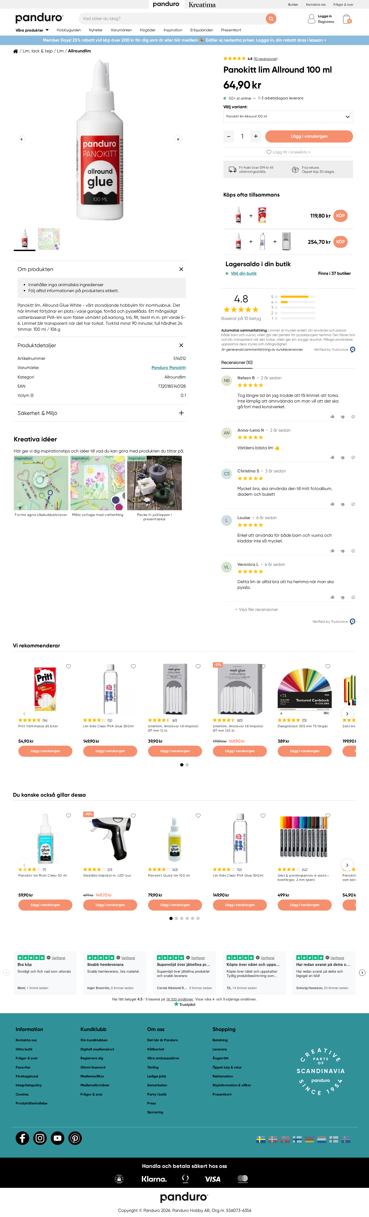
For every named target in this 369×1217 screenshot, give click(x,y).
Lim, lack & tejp (38, 51)
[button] (32, 30)
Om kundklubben (94, 1040)
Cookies (22, 1094)
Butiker (293, 4)
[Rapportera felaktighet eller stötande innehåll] (353, 416)
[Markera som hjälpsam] (333, 416)
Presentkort (222, 1094)
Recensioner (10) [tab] (237, 362)
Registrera (326, 22)
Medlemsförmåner (94, 1085)
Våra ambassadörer (163, 1058)
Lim (60, 51)
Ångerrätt (221, 1058)
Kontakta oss (316, 4)
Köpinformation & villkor (232, 1085)
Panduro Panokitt (169, 367)
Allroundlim (79, 51)
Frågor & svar (343, 4)
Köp (340, 215)
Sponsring (155, 1112)
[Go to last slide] (21, 139)
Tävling (153, 1067)
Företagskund (27, 1076)
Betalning (220, 1040)
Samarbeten (157, 1085)
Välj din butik (244, 273)
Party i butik (157, 1094)
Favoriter (23, 1067)
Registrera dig (91, 1058)
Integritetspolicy (29, 1085)
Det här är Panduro (162, 1040)
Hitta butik (24, 1049)
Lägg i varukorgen (309, 136)
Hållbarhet (155, 1049)
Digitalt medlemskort (97, 1049)
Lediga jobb (156, 1076)
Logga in (325, 16)
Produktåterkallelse (31, 1103)
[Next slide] (178, 139)
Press (151, 1103)
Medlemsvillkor (92, 1076)
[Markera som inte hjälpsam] (343, 416)
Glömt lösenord (92, 1067)
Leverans (220, 1049)
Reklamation (223, 1076)
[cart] (346, 19)
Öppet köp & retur (227, 1067)
